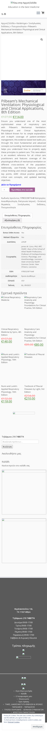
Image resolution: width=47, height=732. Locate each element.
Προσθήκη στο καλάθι (22, 189)
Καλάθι (24, 693)
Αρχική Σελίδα (8, 23)
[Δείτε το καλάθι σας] (43, 12)
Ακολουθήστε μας (11, 453)
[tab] (17, 215)
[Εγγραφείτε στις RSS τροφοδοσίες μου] (3, 14)
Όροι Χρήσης (23, 701)
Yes (22, 232)
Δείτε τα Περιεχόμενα (11, 184)
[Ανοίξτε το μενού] (38, 13)
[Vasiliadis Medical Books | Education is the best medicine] (23, 2)
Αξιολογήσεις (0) (12, 220)
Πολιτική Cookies (14, 722)
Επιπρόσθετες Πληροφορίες (17, 215)
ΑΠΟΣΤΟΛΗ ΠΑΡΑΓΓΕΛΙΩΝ (24, 712)
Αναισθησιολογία (9, 201)
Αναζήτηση (7, 446)
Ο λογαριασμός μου (24, 696)
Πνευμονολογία (19, 26)
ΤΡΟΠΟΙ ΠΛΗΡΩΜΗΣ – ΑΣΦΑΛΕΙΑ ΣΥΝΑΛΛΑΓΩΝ (24, 709)
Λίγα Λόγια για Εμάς (24, 691)
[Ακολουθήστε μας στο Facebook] (5, 14)
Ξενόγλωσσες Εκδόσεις (31, 204)
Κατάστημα (22, 23)
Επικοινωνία (24, 699)
